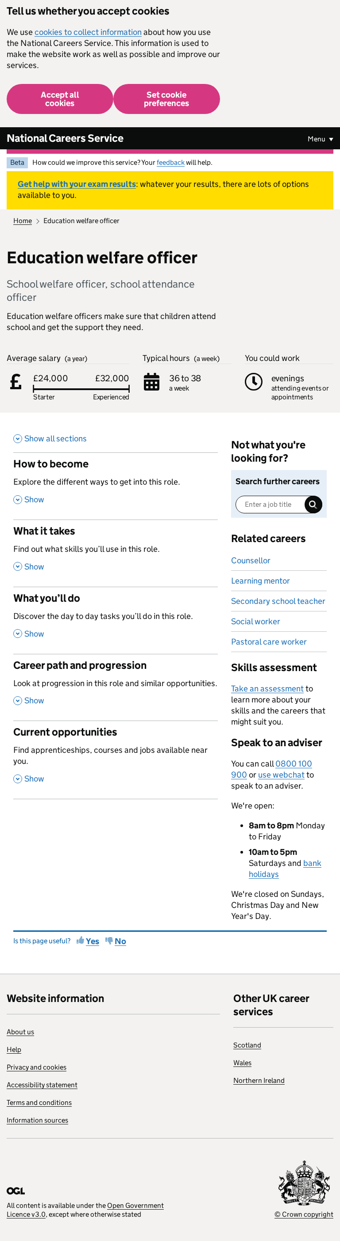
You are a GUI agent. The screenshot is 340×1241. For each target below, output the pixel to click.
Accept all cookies (60, 99)
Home (22, 220)
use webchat (281, 775)
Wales (242, 1063)
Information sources (37, 1120)
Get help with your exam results (77, 184)
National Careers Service (65, 138)
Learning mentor (260, 581)
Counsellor (250, 560)
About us (20, 1032)
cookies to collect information (88, 32)
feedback (171, 162)
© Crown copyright (303, 1214)
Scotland (247, 1045)
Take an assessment (267, 688)
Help (14, 1049)
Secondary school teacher (278, 601)
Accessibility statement (42, 1085)
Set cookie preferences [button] (166, 99)
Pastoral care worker (269, 642)
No (120, 941)
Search (313, 504)
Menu (317, 139)
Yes (92, 941)
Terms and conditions (39, 1102)
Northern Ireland (259, 1080)
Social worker (255, 621)
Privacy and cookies (36, 1067)
